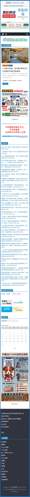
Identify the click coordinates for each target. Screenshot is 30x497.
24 (2, 341)
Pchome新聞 (4, 447)
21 (18, 339)
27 (14, 341)
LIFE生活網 (4, 450)
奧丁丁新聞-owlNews (7, 452)
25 (6, 341)
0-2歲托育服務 (21, 73)
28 (18, 341)
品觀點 (3, 461)
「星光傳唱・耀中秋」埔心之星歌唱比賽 (12, 151)
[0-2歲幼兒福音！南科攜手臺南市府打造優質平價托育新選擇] (15, 49)
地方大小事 (5, 65)
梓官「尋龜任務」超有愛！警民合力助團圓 (13, 174)
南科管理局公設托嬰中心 (12, 75)
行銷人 (3, 463)
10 (2, 336)
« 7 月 (14, 348)
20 (14, 339)
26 (10, 341)
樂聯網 (3, 474)
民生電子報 (4, 471)
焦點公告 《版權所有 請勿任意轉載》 (11, 419)
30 (26, 341)
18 (6, 339)
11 (6, 336)
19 (10, 339)
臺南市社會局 (9, 77)
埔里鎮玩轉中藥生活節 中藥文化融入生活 (13, 207)
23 (26, 339)
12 (10, 336)
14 (18, 336)
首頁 (2, 432)
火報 (2, 469)
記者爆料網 (4, 479)
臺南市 (10, 65)
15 (22, 336)
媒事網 (3, 455)
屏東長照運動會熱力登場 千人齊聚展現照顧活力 (14, 189)
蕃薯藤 (3, 444)
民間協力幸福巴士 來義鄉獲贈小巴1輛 (11, 259)
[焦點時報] (3, 34)
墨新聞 (3, 466)
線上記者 (3, 424)
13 (14, 336)
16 (26, 336)
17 (2, 339)
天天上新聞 (4, 458)
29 (22, 341)
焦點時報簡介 (5, 421)
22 (22, 339)
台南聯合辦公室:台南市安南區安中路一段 (12, 413)
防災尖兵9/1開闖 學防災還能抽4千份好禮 (13, 147)
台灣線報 (3, 477)
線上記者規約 (5, 427)
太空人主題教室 (21, 75)
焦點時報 (23, 12)
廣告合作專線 (5, 416)
